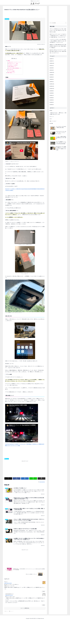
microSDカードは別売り (13, 65)
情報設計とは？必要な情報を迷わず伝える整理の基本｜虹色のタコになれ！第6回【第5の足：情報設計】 (58, 46)
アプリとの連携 (11, 71)
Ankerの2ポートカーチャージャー (14, 62)
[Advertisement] (24, 14)
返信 (44, 591)
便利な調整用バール (12, 66)
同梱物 (8, 60)
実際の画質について (11, 72)
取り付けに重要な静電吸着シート (14, 68)
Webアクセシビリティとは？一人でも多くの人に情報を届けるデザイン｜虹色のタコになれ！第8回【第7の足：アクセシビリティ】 (58, 36)
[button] (41, 478)
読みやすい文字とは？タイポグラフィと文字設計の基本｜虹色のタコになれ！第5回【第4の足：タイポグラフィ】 (58, 51)
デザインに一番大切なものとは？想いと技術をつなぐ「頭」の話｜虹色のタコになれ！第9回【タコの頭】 (58, 30)
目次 (12, 58)
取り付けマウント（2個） (13, 63)
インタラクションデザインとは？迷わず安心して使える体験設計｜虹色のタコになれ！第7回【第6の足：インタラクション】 (58, 41)
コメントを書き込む (24, 608)
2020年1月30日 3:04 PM (8, 583)
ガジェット (7, 458)
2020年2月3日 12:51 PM (9, 595)
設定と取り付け (10, 69)
